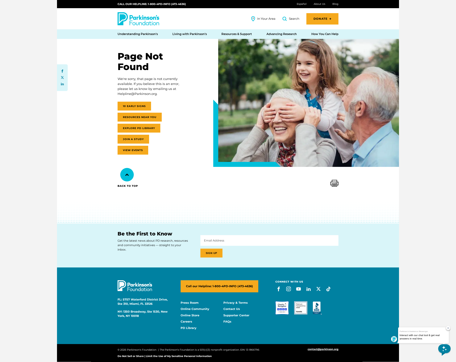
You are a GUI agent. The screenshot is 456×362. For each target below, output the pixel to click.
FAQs (227, 321)
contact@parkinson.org (323, 349)
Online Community (195, 309)
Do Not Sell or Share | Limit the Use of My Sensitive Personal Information (165, 356)
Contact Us (231, 309)
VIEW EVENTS (133, 150)
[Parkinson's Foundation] (138, 18)
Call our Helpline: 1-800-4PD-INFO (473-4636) (152, 4)
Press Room (190, 302)
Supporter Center (236, 315)
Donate (321, 18)
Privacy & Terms (235, 302)
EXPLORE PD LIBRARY (139, 128)
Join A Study (133, 139)
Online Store (190, 315)
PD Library (188, 328)
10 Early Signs (134, 106)
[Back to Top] (127, 174)
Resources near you (139, 117)
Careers (186, 321)
